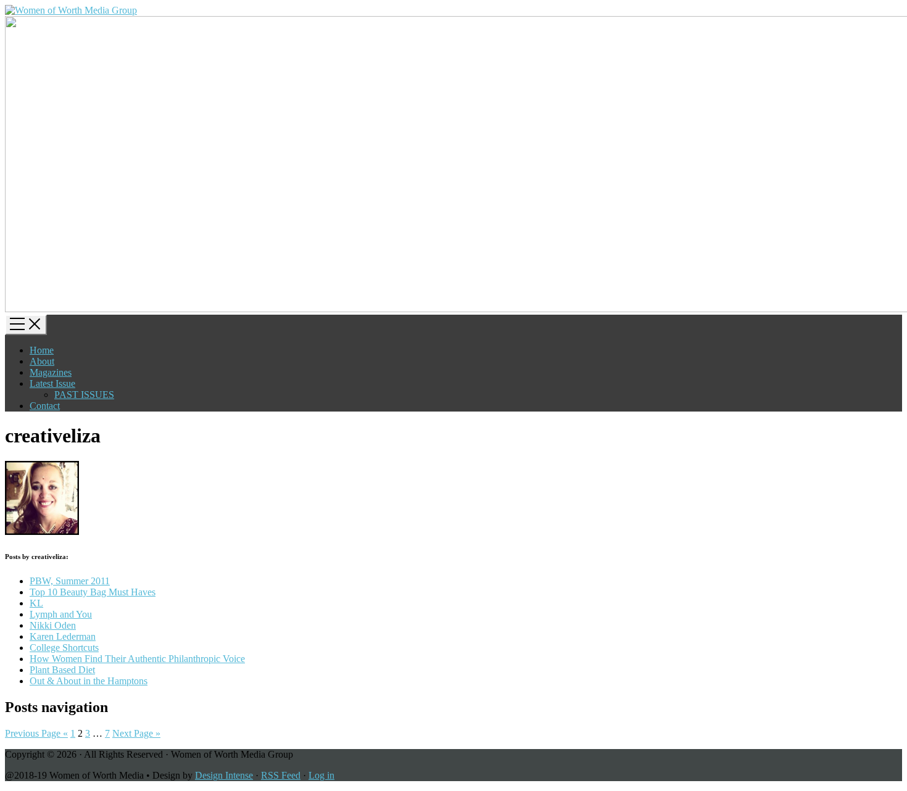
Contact (45, 405)
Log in (321, 775)
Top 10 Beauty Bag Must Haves (92, 592)
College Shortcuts (64, 647)
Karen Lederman (63, 636)
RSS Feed (280, 775)
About (42, 361)
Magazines (51, 372)
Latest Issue (52, 383)
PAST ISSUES (84, 394)
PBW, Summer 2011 (70, 581)
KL (36, 603)
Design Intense (224, 775)
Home (42, 350)
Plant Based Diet (62, 670)
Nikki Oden (53, 625)
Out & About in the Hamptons (88, 681)
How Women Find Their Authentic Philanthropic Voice (137, 658)
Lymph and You (61, 614)
